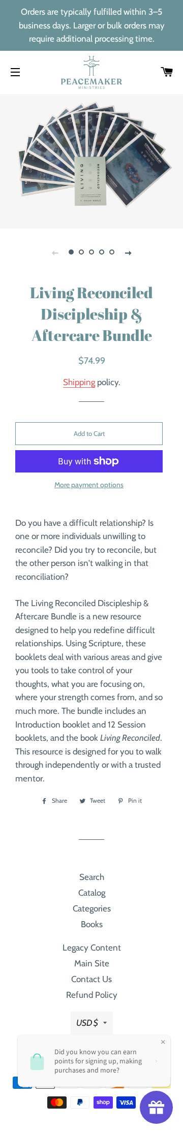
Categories (92, 908)
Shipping (79, 382)
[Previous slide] (55, 252)
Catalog (91, 893)
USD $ (87, 1023)
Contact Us (91, 979)
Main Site (91, 963)
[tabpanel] (91, 160)
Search (91, 877)
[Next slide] (128, 252)
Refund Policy (91, 995)
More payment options (89, 484)
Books (92, 924)
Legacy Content (92, 947)
